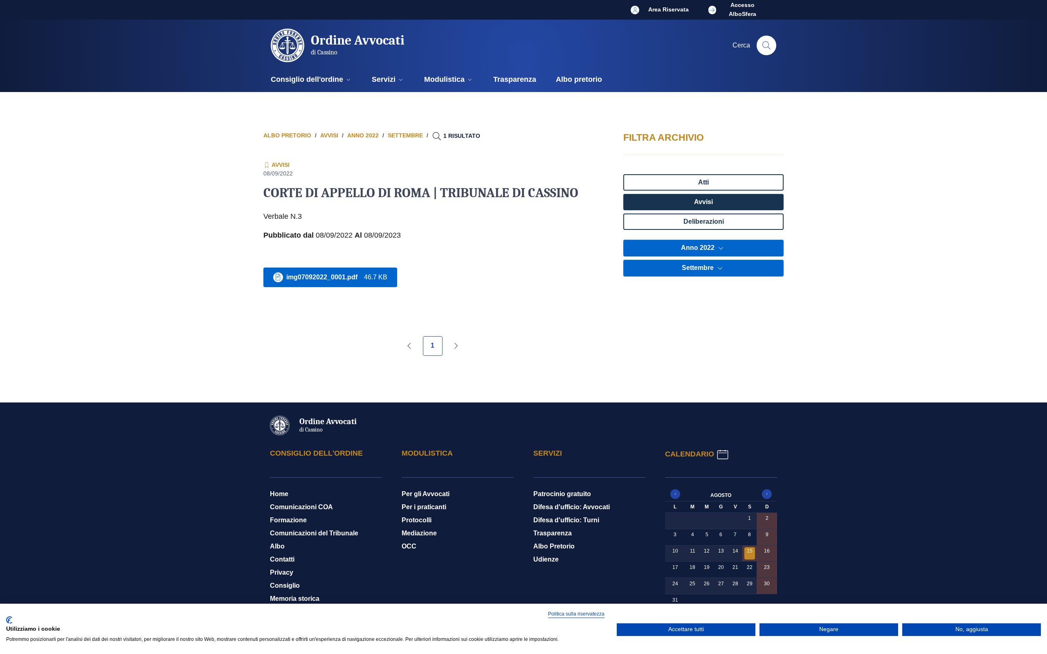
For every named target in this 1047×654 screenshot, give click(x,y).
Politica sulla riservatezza (576, 614)
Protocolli (416, 520)
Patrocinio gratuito (562, 493)
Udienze (546, 559)
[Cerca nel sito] (766, 45)
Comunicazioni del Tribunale (314, 533)
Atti (703, 182)
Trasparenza (552, 533)
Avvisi (703, 201)
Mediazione (419, 533)
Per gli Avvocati (425, 493)
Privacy (281, 572)
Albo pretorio (287, 135)
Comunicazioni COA (301, 506)
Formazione (288, 520)
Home (279, 493)
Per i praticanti (424, 506)
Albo (277, 546)
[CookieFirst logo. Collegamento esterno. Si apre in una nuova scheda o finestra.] (9, 620)
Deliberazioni (703, 221)
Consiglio (285, 585)
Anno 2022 (698, 247)
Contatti (282, 559)
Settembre (698, 267)
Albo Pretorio (554, 546)
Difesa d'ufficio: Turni (566, 520)
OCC (409, 546)
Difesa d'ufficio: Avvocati (571, 506)
